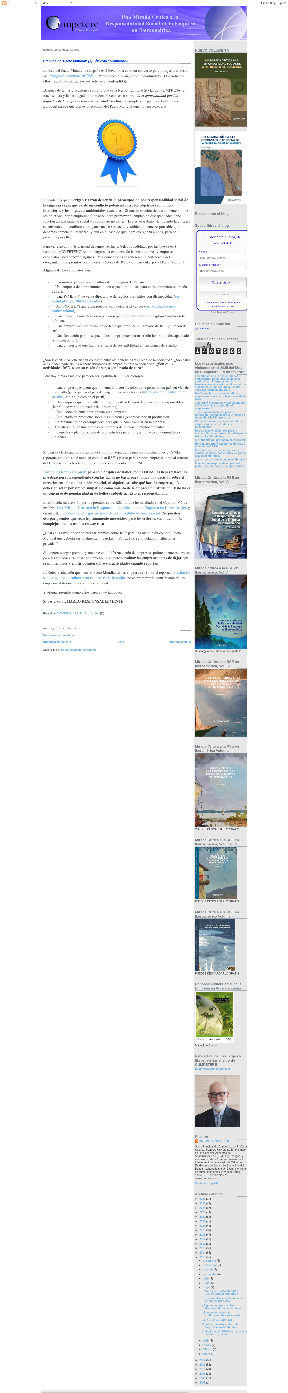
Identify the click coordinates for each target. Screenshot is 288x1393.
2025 (202, 1203)
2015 (202, 1248)
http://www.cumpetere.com (212, 1068)
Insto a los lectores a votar (64, 472)
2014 (202, 1252)
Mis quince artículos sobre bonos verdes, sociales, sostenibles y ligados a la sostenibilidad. (220, 453)
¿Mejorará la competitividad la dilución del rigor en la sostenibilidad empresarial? (220, 405)
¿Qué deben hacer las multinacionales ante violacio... (224, 1314)
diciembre (210, 1260)
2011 (202, 1364)
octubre (208, 1269)
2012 (202, 1360)
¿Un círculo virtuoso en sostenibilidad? (221, 459)
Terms (220, 312)
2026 (202, 1198)
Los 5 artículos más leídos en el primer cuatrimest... (223, 1300)
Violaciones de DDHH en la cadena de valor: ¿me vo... (224, 1333)
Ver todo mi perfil (206, 1183)
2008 (202, 1378)
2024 (202, 1207)
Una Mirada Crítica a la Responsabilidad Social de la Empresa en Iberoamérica (122, 507)
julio (206, 1278)
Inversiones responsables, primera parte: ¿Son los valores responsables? (220, 465)
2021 (202, 1221)
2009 (202, 1373)
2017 (202, 1239)
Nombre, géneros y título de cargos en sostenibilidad (220, 1326)
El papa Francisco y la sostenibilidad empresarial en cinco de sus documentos (219, 424)
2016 (202, 1243)
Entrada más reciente (57, 641)
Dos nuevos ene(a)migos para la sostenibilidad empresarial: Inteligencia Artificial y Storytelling (221, 433)
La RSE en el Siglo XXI (217, 1319)
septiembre (210, 1274)
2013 (202, 1257)
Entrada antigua (180, 641)
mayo (207, 1287)
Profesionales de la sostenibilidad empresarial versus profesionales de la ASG (220, 396)
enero (207, 1353)
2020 (202, 1225)
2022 (202, 1216)
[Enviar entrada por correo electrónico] (101, 613)
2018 (202, 1234)
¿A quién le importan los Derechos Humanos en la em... (223, 1307)
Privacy (230, 312)
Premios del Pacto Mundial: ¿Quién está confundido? (220, 1292)
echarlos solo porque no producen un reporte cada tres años (116, 575)
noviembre (210, 1265)
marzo (207, 1345)
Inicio (120, 641)
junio (206, 1283)
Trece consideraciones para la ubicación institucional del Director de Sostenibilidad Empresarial (220, 414)
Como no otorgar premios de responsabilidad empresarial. (113, 513)
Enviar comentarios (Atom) (78, 649)
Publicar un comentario (58, 635)
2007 (202, 1382)
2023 (202, 1212)
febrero (208, 1349)
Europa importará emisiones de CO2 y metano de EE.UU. (220, 445)
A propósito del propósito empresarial (220, 439)
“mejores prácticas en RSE (72, 75)
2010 (202, 1369)
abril (206, 1340)
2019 (202, 1230)
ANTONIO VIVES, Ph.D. (214, 1141)
